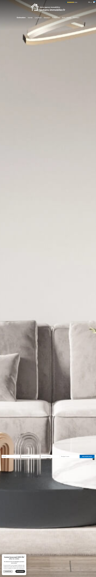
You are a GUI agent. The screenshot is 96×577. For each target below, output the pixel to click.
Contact (76, 18)
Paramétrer (8, 571)
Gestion (47, 18)
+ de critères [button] (89, 459)
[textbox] (30, 456)
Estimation (21, 18)
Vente (30, 18)
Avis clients (66, 18)
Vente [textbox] (4, 456)
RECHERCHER (87, 456)
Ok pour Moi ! (20, 571)
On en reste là (19, 556)
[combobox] (11, 456)
